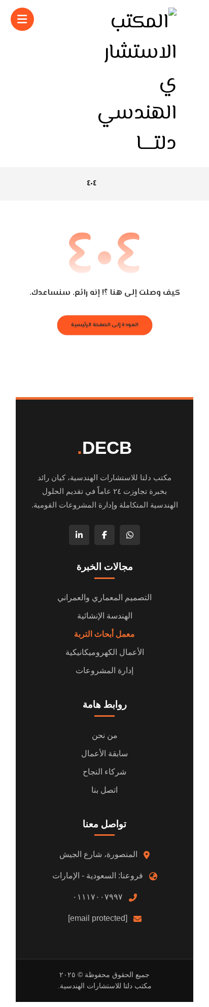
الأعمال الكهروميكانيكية (104, 652)
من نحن (105, 735)
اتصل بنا (104, 790)
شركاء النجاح (104, 771)
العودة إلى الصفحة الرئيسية (104, 325)
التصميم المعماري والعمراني (104, 597)
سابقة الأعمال (104, 753)
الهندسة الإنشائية (104, 615)
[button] (22, 19)
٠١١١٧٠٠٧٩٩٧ (98, 897)
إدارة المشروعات (104, 670)
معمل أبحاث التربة (104, 634)
